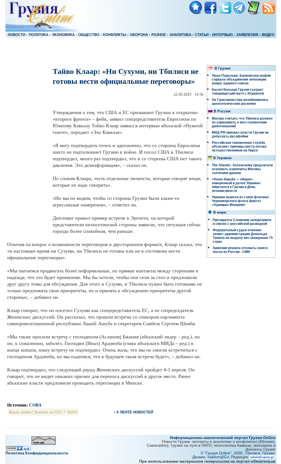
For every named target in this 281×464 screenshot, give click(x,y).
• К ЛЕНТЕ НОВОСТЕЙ (133, 412)
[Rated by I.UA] (18, 448)
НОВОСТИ (16, 35)
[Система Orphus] (43, 414)
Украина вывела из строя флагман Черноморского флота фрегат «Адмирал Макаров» (240, 201)
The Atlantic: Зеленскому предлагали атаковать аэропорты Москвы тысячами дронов (242, 169)
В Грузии (222, 68)
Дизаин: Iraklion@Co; (211, 457)
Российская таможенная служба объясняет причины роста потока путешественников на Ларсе (239, 146)
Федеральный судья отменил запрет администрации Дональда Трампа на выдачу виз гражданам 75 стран (243, 236)
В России (222, 111)
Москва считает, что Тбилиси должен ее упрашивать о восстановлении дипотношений (242, 122)
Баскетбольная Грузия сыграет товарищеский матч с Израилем (238, 91)
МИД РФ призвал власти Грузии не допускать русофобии (240, 134)
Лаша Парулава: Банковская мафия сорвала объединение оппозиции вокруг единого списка (241, 79)
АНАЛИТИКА (180, 35)
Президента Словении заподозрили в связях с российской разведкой (242, 222)
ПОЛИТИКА (38, 35)
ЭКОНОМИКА (63, 35)
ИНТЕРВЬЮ (222, 35)
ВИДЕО (268, 35)
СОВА (35, 405)
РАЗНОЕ (158, 35)
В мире (219, 212)
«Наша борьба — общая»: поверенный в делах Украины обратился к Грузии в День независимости (236, 185)
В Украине (222, 158)
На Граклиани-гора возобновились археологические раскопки (240, 102)
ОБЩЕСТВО (88, 35)
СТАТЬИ (202, 35)
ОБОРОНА (139, 35)
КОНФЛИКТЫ (114, 35)
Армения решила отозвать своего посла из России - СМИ (240, 250)
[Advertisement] (140, 51)
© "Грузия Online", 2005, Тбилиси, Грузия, (238, 453)
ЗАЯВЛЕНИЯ (247, 35)
